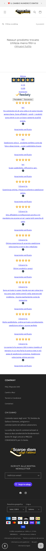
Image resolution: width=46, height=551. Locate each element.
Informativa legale (24, 546)
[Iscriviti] (38, 475)
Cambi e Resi (10, 392)
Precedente (18, 99)
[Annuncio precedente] (4, 3)
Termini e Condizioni (13, 398)
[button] (5, 12)
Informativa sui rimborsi (28, 534)
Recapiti (34, 542)
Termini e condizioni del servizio (33, 538)
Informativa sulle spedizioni (20, 542)
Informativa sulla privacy (12, 538)
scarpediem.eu (19, 531)
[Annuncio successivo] (41, 3)
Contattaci (9, 403)
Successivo (28, 99)
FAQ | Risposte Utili (12, 387)
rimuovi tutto (23, 46)
